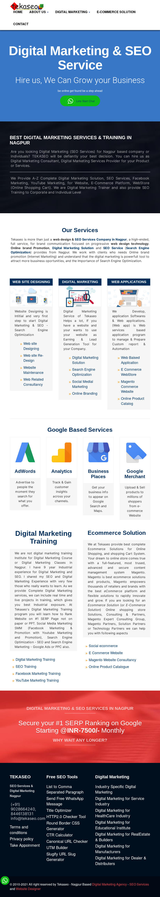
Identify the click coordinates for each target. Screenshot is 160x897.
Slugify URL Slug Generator (61, 856)
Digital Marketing (71, 12)
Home (18, 12)
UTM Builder (57, 847)
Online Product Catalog (132, 401)
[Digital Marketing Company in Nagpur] (25, 4)
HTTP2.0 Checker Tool (66, 816)
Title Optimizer (59, 810)
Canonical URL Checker (67, 841)
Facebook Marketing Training (38, 673)
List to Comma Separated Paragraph (65, 789)
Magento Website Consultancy (112, 659)
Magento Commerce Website (129, 386)
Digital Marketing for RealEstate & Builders (122, 836)
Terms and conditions (19, 829)
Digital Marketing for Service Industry (119, 801)
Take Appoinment (25, 845)
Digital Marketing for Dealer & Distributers (120, 860)
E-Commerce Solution (116, 12)
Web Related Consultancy (33, 382)
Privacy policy (21, 838)
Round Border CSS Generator (63, 825)
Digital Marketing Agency (109, 884)
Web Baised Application (130, 360)
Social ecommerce (103, 645)
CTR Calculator (59, 835)
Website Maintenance (33, 370)
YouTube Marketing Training (37, 680)
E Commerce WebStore (131, 372)
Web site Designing (31, 346)
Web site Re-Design (33, 358)
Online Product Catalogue (109, 666)
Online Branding (84, 393)
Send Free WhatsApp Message (65, 801)
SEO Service (113, 248)
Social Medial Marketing (82, 384)
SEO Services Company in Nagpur (101, 239)
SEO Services (139, 884)
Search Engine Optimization (83, 372)
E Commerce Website (106, 652)
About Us (38, 12)
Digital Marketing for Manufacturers (112, 848)
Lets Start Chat (85, 101)
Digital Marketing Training (35, 659)
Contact (20, 24)
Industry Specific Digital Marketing (115, 789)
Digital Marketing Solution (73, 248)
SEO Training (26, 666)
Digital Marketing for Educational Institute (112, 825)
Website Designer (28, 888)
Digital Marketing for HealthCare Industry (112, 813)
